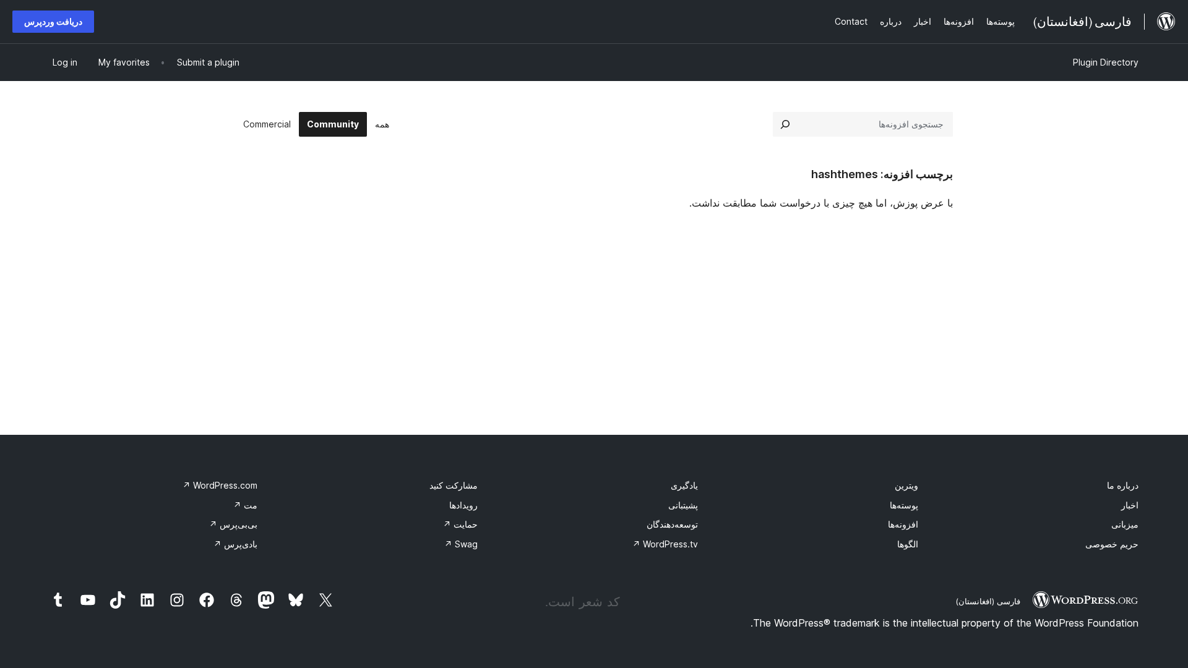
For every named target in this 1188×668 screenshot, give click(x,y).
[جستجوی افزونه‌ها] (785, 124)
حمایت (460, 524)
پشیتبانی (683, 505)
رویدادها (463, 505)
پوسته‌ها (904, 505)
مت (245, 505)
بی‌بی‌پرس (233, 524)
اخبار (1129, 505)
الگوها (907, 544)
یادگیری (684, 485)
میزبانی (1124, 524)
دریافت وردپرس (53, 21)
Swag (461, 544)
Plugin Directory (1105, 62)
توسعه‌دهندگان (672, 524)
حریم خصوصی (1111, 544)
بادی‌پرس (235, 544)
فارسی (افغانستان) (987, 601)
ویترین (906, 485)
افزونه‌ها (903, 524)
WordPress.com (220, 485)
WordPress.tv (665, 544)
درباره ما (1122, 485)
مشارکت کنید (453, 485)
